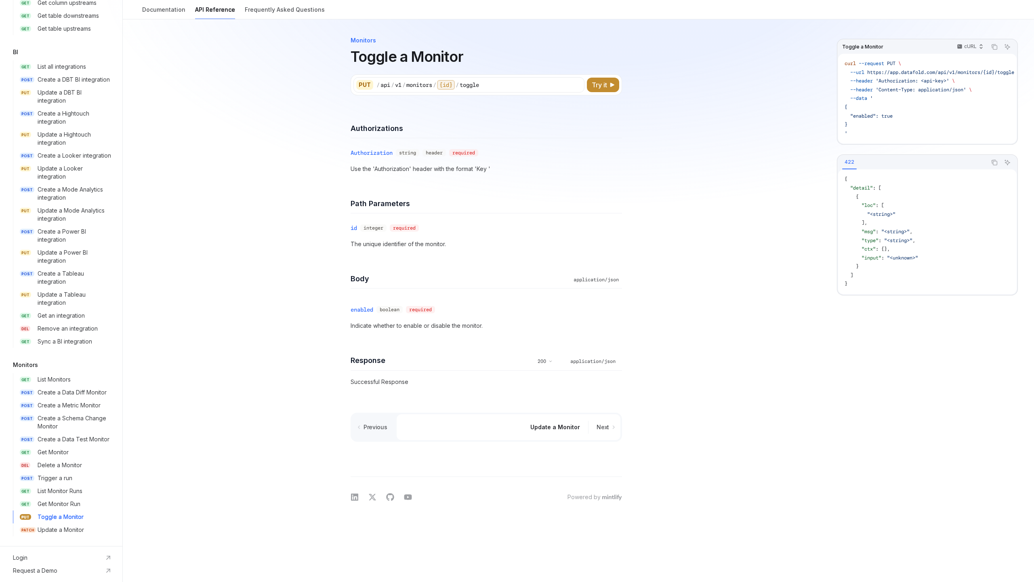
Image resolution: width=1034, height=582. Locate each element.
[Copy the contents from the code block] (994, 47)
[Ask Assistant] (1007, 47)
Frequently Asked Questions (285, 9)
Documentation (163, 9)
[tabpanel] (927, 231)
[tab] (849, 162)
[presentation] (61, 273)
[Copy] (577, 85)
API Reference (215, 9)
